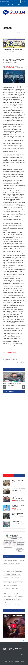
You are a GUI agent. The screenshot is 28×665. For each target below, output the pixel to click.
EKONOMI (8, 359)
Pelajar (13, 599)
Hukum (13, 483)
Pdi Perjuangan (7, 593)
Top (22, 654)
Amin (21, 582)
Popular (5, 579)
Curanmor (19, 602)
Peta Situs (11, 661)
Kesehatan (21, 560)
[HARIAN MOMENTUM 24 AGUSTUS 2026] (14, 43)
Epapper (4, 51)
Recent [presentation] (19, 475)
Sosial (5, 582)
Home (14, 32)
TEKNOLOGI (14, 359)
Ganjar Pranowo (14, 588)
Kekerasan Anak (7, 599)
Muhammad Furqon (12, 352)
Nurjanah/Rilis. (11, 67)
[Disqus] (14, 411)
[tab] (8, 476)
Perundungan (20, 596)
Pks (22, 591)
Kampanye (10, 596)
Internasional (19, 571)
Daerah (12, 571)
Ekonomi (8, 66)
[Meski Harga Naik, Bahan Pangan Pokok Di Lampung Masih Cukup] (14, 377)
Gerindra (13, 593)
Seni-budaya (20, 566)
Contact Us (23, 661)
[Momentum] (14, 13)
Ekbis (18, 579)
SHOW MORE (14, 530)
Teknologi (18, 563)
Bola (4, 574)
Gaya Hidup (17, 568)
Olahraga (15, 560)
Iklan (6, 661)
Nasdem (18, 591)
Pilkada (11, 577)
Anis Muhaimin (7, 588)
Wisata (11, 568)
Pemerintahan (18, 577)
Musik (8, 571)
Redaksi (10, 648)
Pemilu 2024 (6, 585)
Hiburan (10, 560)
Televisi (8, 574)
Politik (14, 566)
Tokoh (19, 574)
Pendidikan (14, 508)
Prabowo (10, 582)
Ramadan (6, 604)
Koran (22, 579)
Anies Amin (15, 582)
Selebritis (14, 574)
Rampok (19, 593)
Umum (13, 579)
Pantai (10, 566)
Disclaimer (17, 661)
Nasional (5, 563)
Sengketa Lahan (7, 602)
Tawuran (19, 599)
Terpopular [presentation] (8, 475)
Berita (18, 32)
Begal (5, 596)
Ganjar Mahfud (7, 591)
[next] (23, 45)
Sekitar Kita (6, 568)
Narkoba (14, 602)
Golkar (12, 591)
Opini (10, 579)
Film (4, 571)
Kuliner (5, 560)
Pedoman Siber (18, 648)
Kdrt (15, 596)
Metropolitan (11, 563)
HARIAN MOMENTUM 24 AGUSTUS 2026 (12, 49)
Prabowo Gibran (13, 585)
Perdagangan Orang (13, 604)
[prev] (4, 45)
